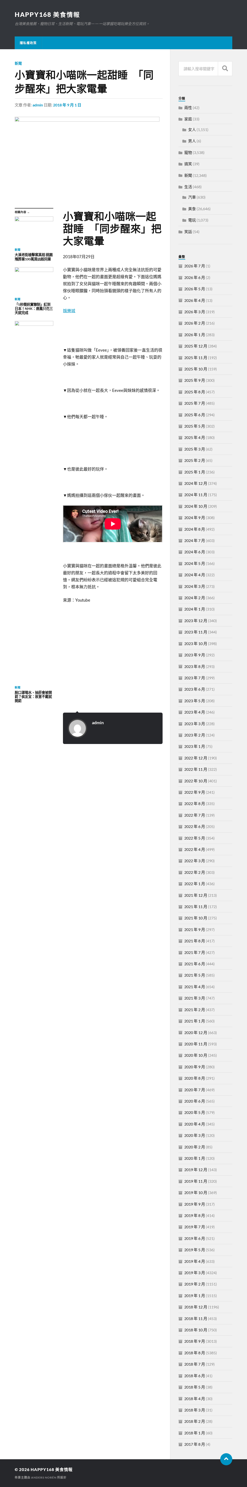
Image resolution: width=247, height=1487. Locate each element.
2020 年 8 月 (194, 1078)
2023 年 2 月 (194, 735)
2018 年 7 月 (194, 1364)
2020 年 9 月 (194, 1066)
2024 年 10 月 (195, 506)
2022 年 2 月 (194, 872)
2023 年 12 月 (195, 620)
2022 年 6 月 (194, 826)
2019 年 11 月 (195, 1181)
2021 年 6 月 (194, 963)
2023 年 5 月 (194, 700)
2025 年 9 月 (194, 380)
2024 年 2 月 (194, 597)
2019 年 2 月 (194, 1284)
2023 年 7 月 (194, 677)
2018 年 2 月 (194, 1421)
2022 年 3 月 (194, 860)
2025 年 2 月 (194, 460)
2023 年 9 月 (194, 655)
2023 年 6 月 (194, 689)
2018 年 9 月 (194, 1341)
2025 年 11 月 (195, 357)
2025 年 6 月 (194, 414)
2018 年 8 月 (194, 1352)
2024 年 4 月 (194, 574)
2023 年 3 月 (194, 723)
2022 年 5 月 (194, 838)
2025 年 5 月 (194, 426)
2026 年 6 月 (194, 277)
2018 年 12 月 (195, 1307)
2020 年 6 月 (194, 1101)
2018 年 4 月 (194, 1398)
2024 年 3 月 (194, 586)
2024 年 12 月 (195, 483)
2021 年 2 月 (194, 1009)
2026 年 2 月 (194, 323)
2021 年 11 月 (195, 906)
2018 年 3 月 (194, 1410)
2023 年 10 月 (195, 643)
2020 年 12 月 (195, 1032)
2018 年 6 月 (194, 1375)
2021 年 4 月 (194, 986)
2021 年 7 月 (194, 952)
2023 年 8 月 (194, 666)
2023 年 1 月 (194, 746)
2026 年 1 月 (194, 334)
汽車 (192, 197)
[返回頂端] (226, 1459)
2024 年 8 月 (194, 529)
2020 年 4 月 (194, 1124)
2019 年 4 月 (194, 1261)
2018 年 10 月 (195, 1329)
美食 (192, 208)
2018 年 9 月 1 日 (67, 105)
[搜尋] (225, 68)
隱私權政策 (28, 43)
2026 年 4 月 (194, 300)
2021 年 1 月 (194, 1021)
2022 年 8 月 (194, 803)
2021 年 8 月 (194, 940)
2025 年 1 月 (194, 472)
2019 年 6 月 (194, 1238)
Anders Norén (43, 1477)
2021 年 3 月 (194, 998)
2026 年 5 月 (194, 288)
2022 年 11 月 (195, 769)
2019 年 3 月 (194, 1272)
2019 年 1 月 (194, 1295)
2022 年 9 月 (194, 792)
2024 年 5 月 (194, 563)
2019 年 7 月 (194, 1226)
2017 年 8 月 (194, 1444)
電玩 (192, 220)
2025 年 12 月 (195, 346)
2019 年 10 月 (195, 1192)
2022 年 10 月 (195, 780)
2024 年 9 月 (194, 517)
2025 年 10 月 (195, 369)
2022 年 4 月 (194, 849)
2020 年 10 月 (195, 1055)
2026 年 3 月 (194, 311)
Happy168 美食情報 (47, 14)
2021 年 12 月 (195, 895)
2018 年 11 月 (195, 1318)
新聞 (18, 63)
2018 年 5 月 (194, 1387)
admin (38, 105)
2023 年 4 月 (194, 712)
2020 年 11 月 (195, 1044)
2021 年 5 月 (194, 975)
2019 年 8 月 (194, 1215)
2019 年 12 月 (195, 1169)
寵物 (188, 152)
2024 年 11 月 (195, 494)
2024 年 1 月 (194, 609)
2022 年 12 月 (195, 758)
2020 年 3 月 (194, 1135)
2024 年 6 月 (194, 551)
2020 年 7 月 (194, 1089)
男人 (192, 141)
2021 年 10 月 (195, 918)
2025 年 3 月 (194, 449)
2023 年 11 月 (195, 632)
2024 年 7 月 (194, 540)
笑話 (188, 231)
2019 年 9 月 (194, 1204)
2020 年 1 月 (194, 1158)
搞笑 (188, 163)
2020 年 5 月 (194, 1112)
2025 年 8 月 (194, 391)
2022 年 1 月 (194, 883)
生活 (188, 186)
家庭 (188, 119)
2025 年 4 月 (194, 437)
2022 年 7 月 (194, 815)
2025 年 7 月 (194, 403)
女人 (192, 129)
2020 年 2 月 (194, 1147)
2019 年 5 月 (194, 1249)
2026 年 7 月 (194, 266)
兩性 (188, 107)
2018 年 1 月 (194, 1433)
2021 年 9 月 (194, 929)
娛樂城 (69, 310)
